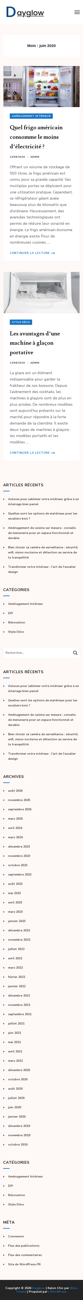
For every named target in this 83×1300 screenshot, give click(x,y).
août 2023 (15, 884)
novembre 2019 (19, 1135)
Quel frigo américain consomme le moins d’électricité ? (36, 137)
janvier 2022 (17, 986)
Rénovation (16, 622)
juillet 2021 (16, 1024)
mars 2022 (15, 968)
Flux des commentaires (25, 1255)
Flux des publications (23, 1246)
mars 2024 (15, 837)
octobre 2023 (17, 865)
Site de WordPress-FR (24, 1264)
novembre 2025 (19, 800)
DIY (10, 613)
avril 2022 (15, 958)
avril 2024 (15, 828)
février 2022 (16, 977)
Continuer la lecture (30, 253)
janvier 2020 (17, 1117)
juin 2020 (14, 1107)
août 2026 (15, 791)
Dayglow (38, 1288)
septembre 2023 (19, 875)
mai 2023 (14, 893)
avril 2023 (15, 902)
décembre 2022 (19, 930)
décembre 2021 (19, 996)
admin (34, 157)
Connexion (16, 1236)
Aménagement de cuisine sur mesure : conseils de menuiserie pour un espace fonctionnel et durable (42, 533)
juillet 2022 (16, 949)
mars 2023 (15, 912)
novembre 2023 (19, 856)
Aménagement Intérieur (31, 116)
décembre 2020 (19, 1070)
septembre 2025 (19, 809)
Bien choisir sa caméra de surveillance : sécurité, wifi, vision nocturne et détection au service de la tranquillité (43, 552)
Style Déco (21, 322)
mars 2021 (15, 1061)
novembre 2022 (19, 940)
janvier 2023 (17, 921)
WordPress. (58, 1292)
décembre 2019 (19, 1126)
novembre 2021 (19, 1005)
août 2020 (15, 1089)
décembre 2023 (19, 847)
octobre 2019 (17, 1145)
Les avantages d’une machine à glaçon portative (35, 343)
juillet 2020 (16, 1098)
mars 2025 (15, 819)
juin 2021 (14, 1033)
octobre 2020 (17, 1079)
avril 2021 (15, 1051)
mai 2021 (14, 1042)
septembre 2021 (19, 1014)
